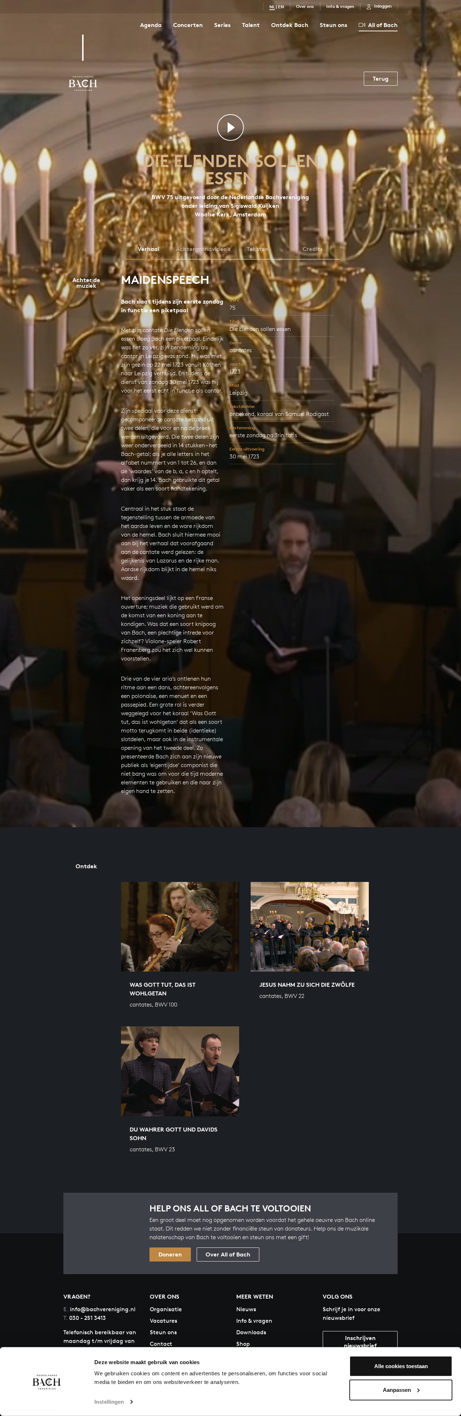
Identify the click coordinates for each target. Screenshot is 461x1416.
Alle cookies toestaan (401, 1366)
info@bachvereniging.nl (99, 1309)
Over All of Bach (228, 1254)
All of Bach (383, 24)
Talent (251, 24)
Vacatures (163, 1320)
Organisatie (166, 1309)
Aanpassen (397, 1389)
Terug (381, 78)
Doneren (170, 1254)
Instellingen (109, 1402)
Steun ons (333, 24)
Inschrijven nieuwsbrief (360, 1341)
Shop (243, 1343)
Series (222, 24)
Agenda (151, 24)
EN (281, 6)
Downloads (251, 1332)
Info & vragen (340, 6)
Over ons (305, 6)
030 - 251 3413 (84, 1317)
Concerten (188, 24)
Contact (161, 1343)
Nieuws (246, 1309)
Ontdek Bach (289, 24)
